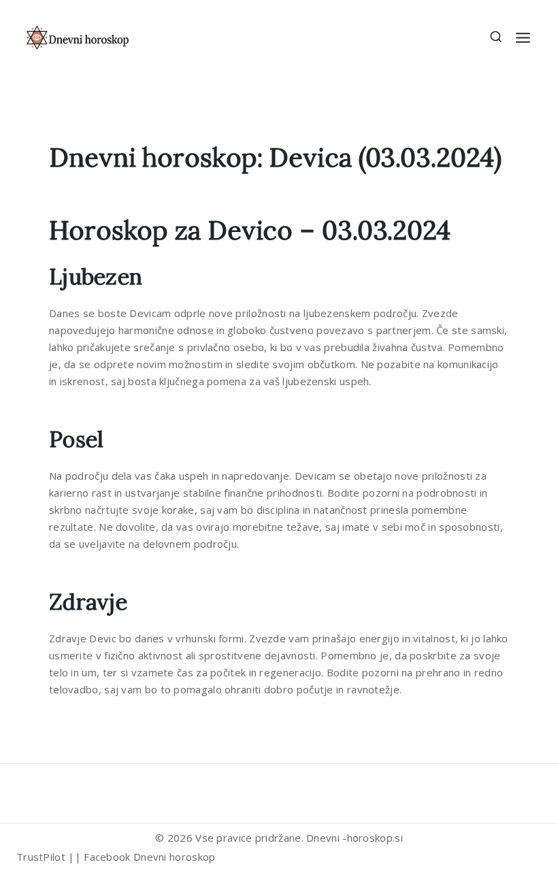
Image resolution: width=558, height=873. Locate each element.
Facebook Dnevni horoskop (149, 856)
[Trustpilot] (30, 790)
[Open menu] (522, 37)
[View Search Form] (496, 38)
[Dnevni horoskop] (78, 37)
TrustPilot (40, 856)
